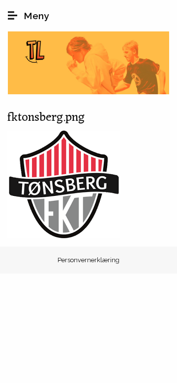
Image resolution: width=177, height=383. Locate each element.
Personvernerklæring (88, 260)
